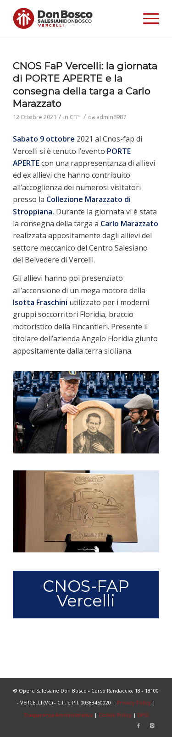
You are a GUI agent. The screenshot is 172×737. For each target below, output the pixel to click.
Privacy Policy (134, 702)
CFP (75, 117)
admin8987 (111, 117)
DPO (143, 714)
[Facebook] (138, 725)
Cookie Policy (115, 714)
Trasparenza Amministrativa (58, 714)
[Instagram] (152, 725)
